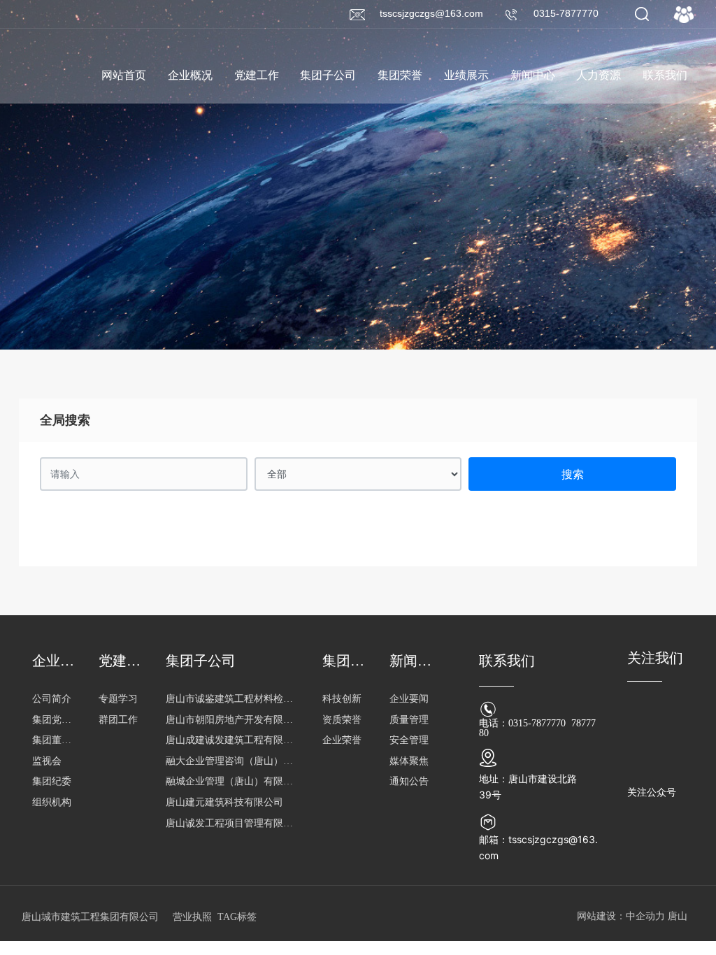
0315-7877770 (566, 13)
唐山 (677, 916)
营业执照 (192, 917)
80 (484, 733)
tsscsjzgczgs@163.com (431, 13)
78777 (583, 723)
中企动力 (645, 916)
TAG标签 (237, 917)
